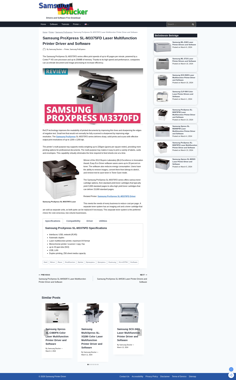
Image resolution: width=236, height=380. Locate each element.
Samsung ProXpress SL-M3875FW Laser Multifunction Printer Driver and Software (183, 113)
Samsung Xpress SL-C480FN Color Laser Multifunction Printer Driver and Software (57, 336)
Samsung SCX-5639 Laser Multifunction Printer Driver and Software (183, 77)
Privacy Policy (152, 376)
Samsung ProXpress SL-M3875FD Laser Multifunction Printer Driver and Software (184, 145)
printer (80, 262)
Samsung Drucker (55, 49)
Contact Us (124, 376)
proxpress (102, 262)
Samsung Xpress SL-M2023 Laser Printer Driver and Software (183, 161)
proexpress (90, 262)
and (45, 262)
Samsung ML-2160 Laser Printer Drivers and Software (184, 43)
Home (43, 24)
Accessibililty (137, 376)
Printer (66, 49)
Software (54, 24)
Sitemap (192, 376)
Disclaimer (165, 376)
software (133, 262)
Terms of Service (179, 376)
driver (52, 262)
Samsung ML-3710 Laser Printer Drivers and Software (184, 60)
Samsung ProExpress (77, 49)
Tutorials (65, 24)
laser (60, 262)
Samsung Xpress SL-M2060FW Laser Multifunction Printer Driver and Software (183, 130)
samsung (112, 262)
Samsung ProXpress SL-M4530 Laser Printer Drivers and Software (122, 278)
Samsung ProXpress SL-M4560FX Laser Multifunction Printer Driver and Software (62, 278)
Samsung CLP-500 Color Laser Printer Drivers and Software (182, 94)
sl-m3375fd (123, 262)
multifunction (70, 262)
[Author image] (44, 49)
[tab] (53, 221)
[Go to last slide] (46, 332)
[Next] (139, 332)
